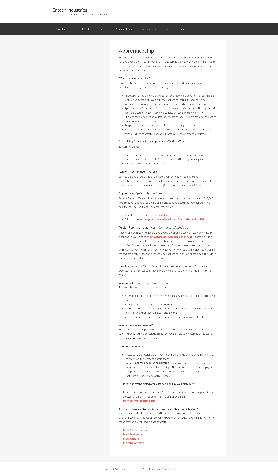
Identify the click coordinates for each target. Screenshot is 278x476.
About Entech (62, 29)
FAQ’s (168, 29)
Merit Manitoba (132, 434)
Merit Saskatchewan (135, 430)
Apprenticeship (149, 29)
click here (195, 185)
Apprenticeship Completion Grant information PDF (174, 219)
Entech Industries (69, 10)
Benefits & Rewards (125, 29)
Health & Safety (84, 29)
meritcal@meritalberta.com (139, 400)
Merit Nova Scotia (134, 442)
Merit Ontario (131, 438)
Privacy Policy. (168, 469)
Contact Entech (186, 29)
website (165, 215)
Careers (104, 29)
